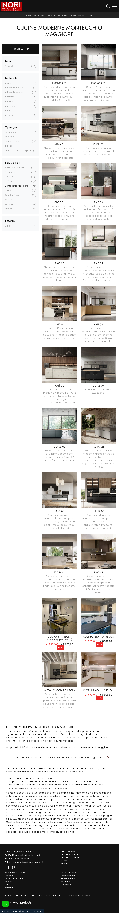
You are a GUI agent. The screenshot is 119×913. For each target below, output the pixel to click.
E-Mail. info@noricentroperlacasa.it (24, 862)
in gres (8, 82)
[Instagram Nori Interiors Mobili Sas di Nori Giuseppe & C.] (12, 867)
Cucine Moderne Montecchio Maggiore (75, 15)
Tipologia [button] (11, 127)
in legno (9, 101)
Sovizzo (9, 199)
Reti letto (65, 881)
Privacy (5, 911)
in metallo (10, 105)
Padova (9, 190)
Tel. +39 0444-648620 (17, 858)
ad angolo (10, 132)
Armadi (9, 887)
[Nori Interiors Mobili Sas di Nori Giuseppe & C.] (11, 6)
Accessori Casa (70, 872)
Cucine (36, 15)
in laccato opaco (14, 92)
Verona (9, 204)
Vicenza (9, 208)
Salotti (8, 881)
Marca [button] (9, 61)
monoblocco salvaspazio (18, 150)
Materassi (66, 884)
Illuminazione (68, 878)
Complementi (68, 875)
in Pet (8, 110)
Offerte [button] (10, 221)
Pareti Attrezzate (14, 878)
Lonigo (8, 181)
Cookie (14, 911)
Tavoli (64, 860)
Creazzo (9, 176)
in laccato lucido (14, 87)
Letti (7, 884)
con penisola (12, 141)
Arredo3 (9, 65)
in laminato (11, 96)
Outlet (8, 225)
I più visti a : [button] (12, 163)
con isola (10, 136)
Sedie (64, 863)
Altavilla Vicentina (14, 167)
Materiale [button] (11, 78)
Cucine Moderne (48, 15)
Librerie (9, 875)
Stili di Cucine (68, 851)
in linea (9, 145)
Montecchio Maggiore (17, 185)
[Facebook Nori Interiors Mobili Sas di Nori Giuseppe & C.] (8, 867)
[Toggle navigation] (114, 6)
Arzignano (10, 172)
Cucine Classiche (70, 857)
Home (28, 15)
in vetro (9, 115)
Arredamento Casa (16, 872)
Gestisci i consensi (32, 911)
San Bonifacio (12, 195)
